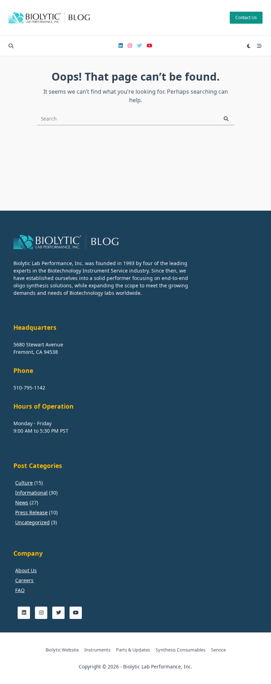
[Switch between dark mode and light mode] (249, 46)
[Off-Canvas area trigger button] (260, 46)
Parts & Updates (133, 649)
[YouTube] (149, 46)
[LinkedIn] (121, 46)
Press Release (31, 512)
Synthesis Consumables (180, 649)
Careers (24, 580)
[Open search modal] (10, 46)
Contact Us (246, 17)
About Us (26, 570)
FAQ (20, 590)
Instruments (97, 649)
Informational (31, 492)
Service (218, 649)
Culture (24, 482)
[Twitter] (139, 46)
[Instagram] (130, 46)
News (21, 502)
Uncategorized (32, 522)
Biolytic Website (62, 649)
